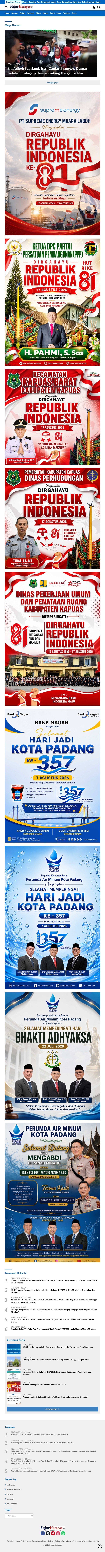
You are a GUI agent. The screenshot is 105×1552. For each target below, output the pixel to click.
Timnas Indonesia (14, 1490)
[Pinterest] (53, 1533)
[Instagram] (58, 1533)
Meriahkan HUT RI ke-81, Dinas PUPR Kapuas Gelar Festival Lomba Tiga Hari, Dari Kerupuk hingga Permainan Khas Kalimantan (54, 1301)
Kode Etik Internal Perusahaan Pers (31, 1541)
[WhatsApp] (63, 1533)
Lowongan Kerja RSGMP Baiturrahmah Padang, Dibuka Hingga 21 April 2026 (56, 1360)
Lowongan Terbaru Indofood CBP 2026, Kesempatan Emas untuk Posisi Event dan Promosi (57, 1373)
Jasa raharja (12, 1504)
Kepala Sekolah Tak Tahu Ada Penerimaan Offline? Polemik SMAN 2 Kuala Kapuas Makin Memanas (53, 1329)
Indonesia (11, 1485)
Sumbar (10, 1499)
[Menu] (6, 7)
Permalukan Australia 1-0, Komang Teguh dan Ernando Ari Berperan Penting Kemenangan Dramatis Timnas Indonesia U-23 (53, 1462)
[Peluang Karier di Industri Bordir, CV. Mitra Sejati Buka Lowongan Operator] (14, 1399)
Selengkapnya (52, 83)
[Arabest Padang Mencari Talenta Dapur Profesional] (14, 1386)
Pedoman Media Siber (82, 1541)
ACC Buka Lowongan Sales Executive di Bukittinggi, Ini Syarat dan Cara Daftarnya (58, 1347)
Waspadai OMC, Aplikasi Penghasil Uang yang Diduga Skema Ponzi (39, 1434)
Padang (10, 1494)
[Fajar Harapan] (21, 7)
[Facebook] (43, 1533)
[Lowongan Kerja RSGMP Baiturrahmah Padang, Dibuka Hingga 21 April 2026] (14, 1362)
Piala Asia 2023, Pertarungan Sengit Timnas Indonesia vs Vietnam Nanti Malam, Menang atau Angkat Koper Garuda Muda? (53, 1452)
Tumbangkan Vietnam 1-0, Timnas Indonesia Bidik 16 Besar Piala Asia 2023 (42, 1443)
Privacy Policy (54, 1541)
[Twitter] (48, 1533)
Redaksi (10, 1541)
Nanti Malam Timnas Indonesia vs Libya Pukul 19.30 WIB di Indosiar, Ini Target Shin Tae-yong (51, 1471)
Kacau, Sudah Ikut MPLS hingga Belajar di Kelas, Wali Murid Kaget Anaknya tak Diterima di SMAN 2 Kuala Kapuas (54, 1281)
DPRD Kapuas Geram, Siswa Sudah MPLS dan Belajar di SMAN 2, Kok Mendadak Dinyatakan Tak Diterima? (53, 1291)
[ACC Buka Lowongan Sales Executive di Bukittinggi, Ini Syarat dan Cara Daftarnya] (14, 1349)
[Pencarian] (98, 7)
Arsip (96, 1541)
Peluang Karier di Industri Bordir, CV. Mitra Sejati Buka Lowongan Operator (55, 1397)
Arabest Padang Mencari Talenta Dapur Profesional (44, 1385)
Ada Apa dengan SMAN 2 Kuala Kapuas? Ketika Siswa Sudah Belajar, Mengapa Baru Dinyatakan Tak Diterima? (54, 1311)
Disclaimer (66, 1541)
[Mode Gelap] (94, 7)
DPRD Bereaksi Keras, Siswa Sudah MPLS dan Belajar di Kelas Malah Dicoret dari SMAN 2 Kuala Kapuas (52, 1320)
